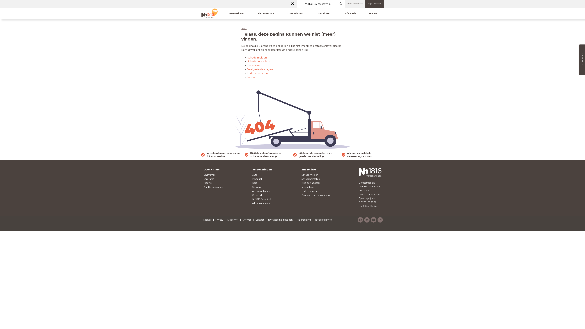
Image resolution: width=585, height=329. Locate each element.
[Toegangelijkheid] (292, 4)
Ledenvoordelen (257, 73)
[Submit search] (341, 4)
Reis (254, 183)
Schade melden (257, 57)
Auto (254, 174)
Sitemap (247, 219)
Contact (259, 219)
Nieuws (251, 77)
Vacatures (209, 179)
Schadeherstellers (258, 61)
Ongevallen (258, 195)
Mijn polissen (308, 187)
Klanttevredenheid (213, 187)
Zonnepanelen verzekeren (315, 195)
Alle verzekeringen (262, 203)
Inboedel (257, 179)
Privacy (219, 219)
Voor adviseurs (355, 3)
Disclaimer (232, 219)
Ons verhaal (210, 174)
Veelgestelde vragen (260, 69)
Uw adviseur (254, 65)
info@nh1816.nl (369, 206)
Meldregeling (304, 219)
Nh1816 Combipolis (262, 199)
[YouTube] (373, 220)
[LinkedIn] (367, 220)
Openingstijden (367, 198)
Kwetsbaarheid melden (280, 219)
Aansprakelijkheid (261, 191)
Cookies (207, 219)
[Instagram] (380, 220)
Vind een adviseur (310, 183)
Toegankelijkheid (324, 219)
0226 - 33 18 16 (368, 202)
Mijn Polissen (374, 3)
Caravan (256, 187)
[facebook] (360, 220)
